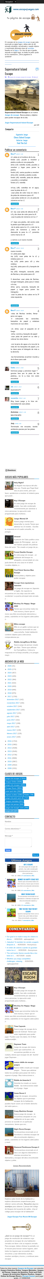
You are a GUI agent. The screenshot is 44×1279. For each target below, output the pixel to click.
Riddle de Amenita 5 (22, 1080)
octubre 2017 (12, 706)
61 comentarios (26, 890)
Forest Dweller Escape (23, 552)
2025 (10, 669)
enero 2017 (11, 737)
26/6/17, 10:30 (20, 310)
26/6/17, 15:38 (19, 367)
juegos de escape (26, 77)
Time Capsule (19, 1026)
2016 (10, 741)
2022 (10, 679)
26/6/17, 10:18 (20, 248)
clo (12, 387)
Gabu (13, 368)
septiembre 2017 (14, 710)
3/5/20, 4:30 (18, 423)
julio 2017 (11, 716)
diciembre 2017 (13, 699)
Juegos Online (11, 782)
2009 (10, 765)
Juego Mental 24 (21, 519)
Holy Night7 (19, 483)
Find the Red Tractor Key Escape (28, 910)
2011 (10, 758)
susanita (14, 398)
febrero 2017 (12, 733)
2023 (10, 676)
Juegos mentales (12, 801)
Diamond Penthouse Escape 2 (26, 1147)
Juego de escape (12, 115)
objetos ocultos (11, 795)
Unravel (17, 537)
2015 (10, 744)
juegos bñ (9, 811)
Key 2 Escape (19, 501)
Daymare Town (20, 1044)
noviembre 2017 (13, 703)
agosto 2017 (12, 713)
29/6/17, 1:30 (22, 412)
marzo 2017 (12, 730)
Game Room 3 (20, 1093)
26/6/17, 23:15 (17, 387)
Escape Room (11, 788)
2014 (10, 748)
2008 (10, 768)
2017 (10, 696)
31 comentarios (26, 905)
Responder (14, 203)
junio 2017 (11, 720)
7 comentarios (26, 920)
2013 (10, 751)
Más (33, 875)
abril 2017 (11, 727)
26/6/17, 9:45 (19, 154)
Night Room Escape (28, 894)
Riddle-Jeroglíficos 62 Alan (25, 642)
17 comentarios (26, 875)
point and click (11, 791)
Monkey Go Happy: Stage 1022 (28, 879)
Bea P (13, 154)
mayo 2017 (11, 723)
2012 (10, 755)
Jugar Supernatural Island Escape (19, 123)
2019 (10, 690)
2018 (10, 693)
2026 (10, 666)
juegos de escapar (15, 77)
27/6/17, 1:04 (22, 398)
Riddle (26, 795)
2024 (10, 673)
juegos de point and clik (15, 798)
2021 (10, 683)
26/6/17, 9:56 (19, 208)
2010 (10, 761)
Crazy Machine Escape (23, 1111)
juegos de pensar (12, 804)
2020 (10, 686)
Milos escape (19, 624)
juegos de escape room (15, 808)
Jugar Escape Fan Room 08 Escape (22, 1217)
